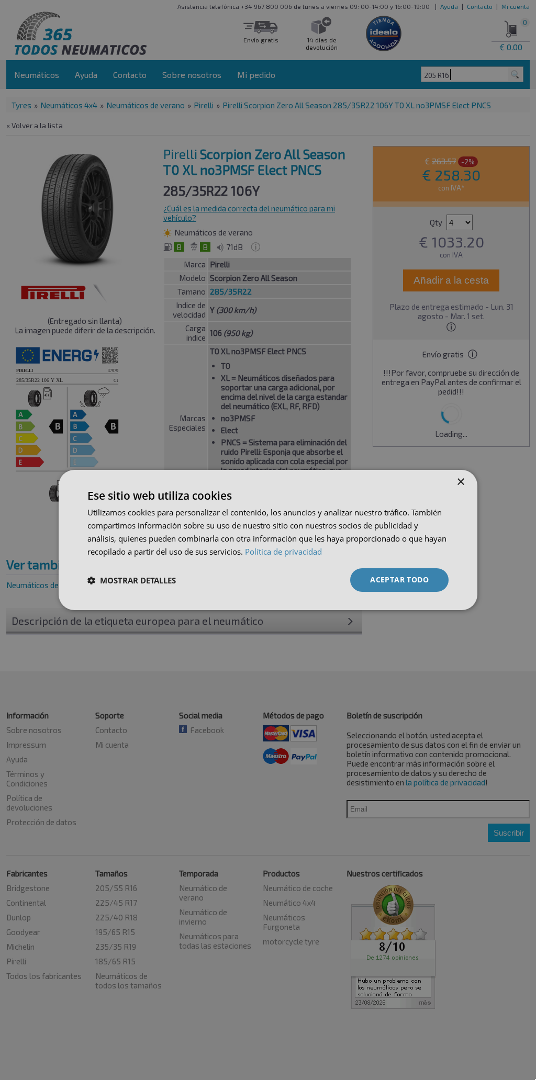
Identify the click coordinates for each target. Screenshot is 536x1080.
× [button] (460, 482)
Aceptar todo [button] (399, 579)
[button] (131, 580)
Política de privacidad (283, 551)
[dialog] (268, 540)
